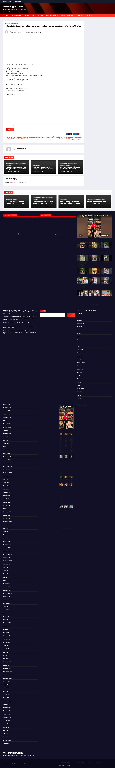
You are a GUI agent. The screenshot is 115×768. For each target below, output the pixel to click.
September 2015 (7, 717)
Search (43, 310)
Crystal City (80, 326)
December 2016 (7, 668)
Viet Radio (90, 15)
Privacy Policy (80, 15)
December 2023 (7, 463)
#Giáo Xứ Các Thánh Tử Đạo (25, 32)
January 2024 (7, 459)
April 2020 (6, 538)
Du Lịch (79, 333)
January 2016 (6, 704)
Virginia (67, 165)
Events (16, 163)
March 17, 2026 (11, 205)
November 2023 (7, 466)
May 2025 (5, 420)
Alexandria (90, 199)
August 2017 (6, 642)
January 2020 (7, 547)
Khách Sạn (80, 349)
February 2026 (7, 407)
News (78, 352)
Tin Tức (79, 382)
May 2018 (5, 613)
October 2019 (6, 557)
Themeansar (29, 763)
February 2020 (7, 544)
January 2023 (7, 492)
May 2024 (6, 446)
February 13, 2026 (65, 205)
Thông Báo (7, 23)
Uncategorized (14, 23)
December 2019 (7, 551)
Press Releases (22, 163)
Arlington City (9, 199)
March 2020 (6, 541)
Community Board (16, 15)
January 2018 (6, 626)
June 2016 (6, 688)
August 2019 (6, 564)
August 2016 (6, 681)
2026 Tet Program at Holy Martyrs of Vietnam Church (43, 168)
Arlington (70, 163)
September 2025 (7, 417)
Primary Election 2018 (67, 15)
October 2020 (6, 518)
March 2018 (6, 619)
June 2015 (6, 727)
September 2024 (7, 433)
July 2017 (5, 645)
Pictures (79, 359)
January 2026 (7, 410)
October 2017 (6, 635)
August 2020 (6, 525)
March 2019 (6, 580)
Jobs (78, 346)
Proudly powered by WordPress (10, 763)
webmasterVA (14, 31)
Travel (78, 385)
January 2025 (7, 430)
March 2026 (6, 404)
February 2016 (7, 701)
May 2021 (5, 508)
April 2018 (6, 616)
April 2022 (6, 499)
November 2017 (7, 632)
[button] (108, 15)
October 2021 (6, 505)
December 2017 (7, 629)
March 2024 (6, 453)
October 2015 (6, 714)
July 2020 (6, 528)
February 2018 (7, 622)
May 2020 (6, 534)
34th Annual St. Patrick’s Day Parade (86, 310)
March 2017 (6, 658)
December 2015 (7, 707)
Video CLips (80, 392)
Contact (26, 15)
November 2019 (7, 554)
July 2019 (5, 567)
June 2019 (6, 570)
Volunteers (79, 398)
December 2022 (7, 495)
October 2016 (6, 675)
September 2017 (7, 639)
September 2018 (7, 600)
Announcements (9, 163)
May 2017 (5, 652)
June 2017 (6, 649)
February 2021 (7, 512)
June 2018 (6, 609)
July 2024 (6, 440)
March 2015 (6, 737)
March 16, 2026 (38, 205)
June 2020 (6, 531)
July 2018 (5, 606)
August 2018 (6, 603)
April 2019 (6, 577)
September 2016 (7, 678)
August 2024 (6, 437)
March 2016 (6, 697)
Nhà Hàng (79, 356)
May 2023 (5, 485)
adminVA (16, 171)
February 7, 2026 (92, 205)
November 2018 (7, 593)
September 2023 (7, 472)
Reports (79, 365)
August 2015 (6, 720)
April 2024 (6, 450)
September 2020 (7, 521)
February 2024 (7, 456)
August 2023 (6, 476)
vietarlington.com (13, 6)
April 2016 (6, 694)
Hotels (78, 343)
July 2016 (5, 684)
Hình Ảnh (79, 339)
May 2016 (5, 691)
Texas (78, 375)
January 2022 (7, 502)
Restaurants (80, 369)
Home (6, 15)
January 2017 (6, 665)
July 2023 (5, 479)
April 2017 (6, 655)
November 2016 (7, 671)
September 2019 (7, 560)
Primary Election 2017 (52, 15)
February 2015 (7, 740)
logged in (13, 182)
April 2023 (6, 489)
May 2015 (5, 730)
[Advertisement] (16, 52)
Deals (78, 330)
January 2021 (6, 515)
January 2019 (6, 587)
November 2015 (7, 710)
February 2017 (7, 662)
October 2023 (6, 469)
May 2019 (5, 574)
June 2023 (6, 482)
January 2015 (6, 743)
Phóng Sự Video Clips (37, 15)
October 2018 (6, 596)
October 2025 (6, 414)
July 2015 (5, 724)
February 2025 (7, 427)
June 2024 (6, 443)
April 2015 (6, 733)
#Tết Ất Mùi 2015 (38, 32)
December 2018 (7, 590)
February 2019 (7, 583)
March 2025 (6, 424)
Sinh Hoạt (79, 372)
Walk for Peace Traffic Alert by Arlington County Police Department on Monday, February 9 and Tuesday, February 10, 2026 (19, 332)
